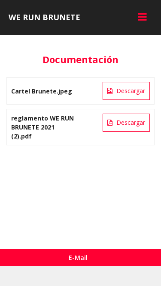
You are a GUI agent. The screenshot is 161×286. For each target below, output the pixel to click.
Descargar (130, 91)
